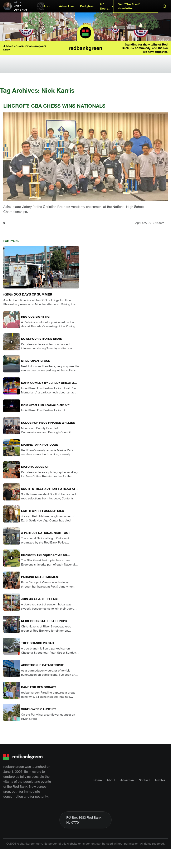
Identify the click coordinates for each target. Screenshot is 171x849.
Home (97, 780)
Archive (160, 780)
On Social (104, 6)
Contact (144, 780)
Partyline (87, 6)
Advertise (66, 6)
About (48, 6)
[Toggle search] (164, 6)
